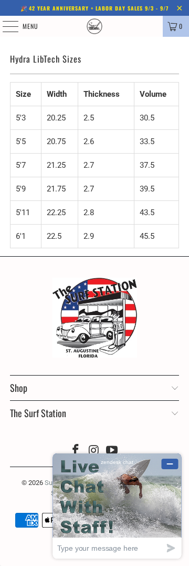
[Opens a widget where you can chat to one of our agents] (117, 505)
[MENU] (4, 26)
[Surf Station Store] (94, 26)
